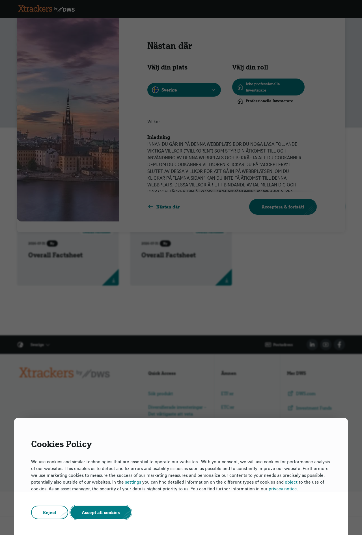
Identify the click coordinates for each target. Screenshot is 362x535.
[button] (49, 512)
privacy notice (283, 489)
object (291, 482)
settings (133, 482)
